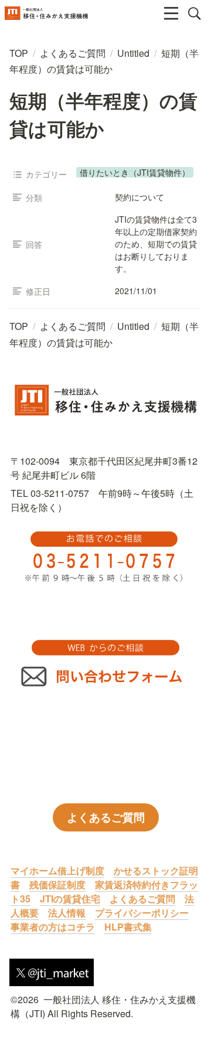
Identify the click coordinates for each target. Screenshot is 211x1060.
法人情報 (67, 912)
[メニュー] (171, 13)
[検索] (194, 13)
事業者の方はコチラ (53, 926)
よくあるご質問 (142, 898)
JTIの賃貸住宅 (70, 898)
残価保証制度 (57, 884)
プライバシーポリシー (142, 912)
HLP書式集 (128, 926)
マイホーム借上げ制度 (57, 870)
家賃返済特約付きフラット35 (104, 891)
